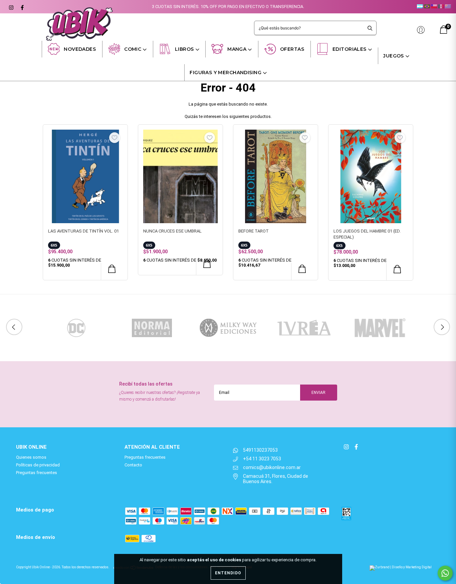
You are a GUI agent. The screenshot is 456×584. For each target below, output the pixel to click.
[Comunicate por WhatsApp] (445, 573)
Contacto (133, 464)
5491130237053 (260, 450)
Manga (236, 49)
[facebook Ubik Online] (21, 6)
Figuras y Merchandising (225, 72)
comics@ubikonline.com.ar (272, 467)
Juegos (393, 56)
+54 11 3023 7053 (262, 458)
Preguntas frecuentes (36, 472)
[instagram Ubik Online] (11, 6)
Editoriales (349, 49)
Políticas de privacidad (38, 464)
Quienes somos (31, 457)
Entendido (228, 573)
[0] (443, 32)
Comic (132, 49)
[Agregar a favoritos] (114, 137)
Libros (184, 49)
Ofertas (292, 49)
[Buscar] (370, 27)
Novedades (80, 49)
